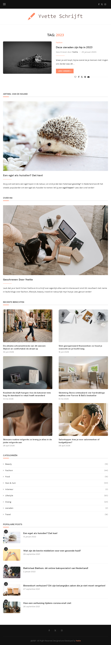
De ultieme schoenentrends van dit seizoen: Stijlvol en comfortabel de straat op (24, 347)
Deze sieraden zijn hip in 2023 (74, 47)
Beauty (56, 464)
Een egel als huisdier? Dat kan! (40, 533)
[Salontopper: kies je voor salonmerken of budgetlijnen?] (83, 419)
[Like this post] (75, 77)
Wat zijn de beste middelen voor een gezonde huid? (52, 550)
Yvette (75, 52)
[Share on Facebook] (78, 77)
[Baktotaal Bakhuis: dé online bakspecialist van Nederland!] (11, 572)
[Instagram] (105, 4)
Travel (56, 514)
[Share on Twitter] (82, 77)
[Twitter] (102, 4)
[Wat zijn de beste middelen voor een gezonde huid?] (11, 555)
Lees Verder (64, 71)
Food (56, 476)
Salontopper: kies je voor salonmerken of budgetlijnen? (79, 441)
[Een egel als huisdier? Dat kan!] (11, 537)
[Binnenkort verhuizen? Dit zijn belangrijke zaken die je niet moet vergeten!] (11, 590)
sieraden (56, 508)
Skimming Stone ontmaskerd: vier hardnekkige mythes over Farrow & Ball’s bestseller (82, 394)
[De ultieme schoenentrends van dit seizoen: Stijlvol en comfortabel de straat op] (27, 325)
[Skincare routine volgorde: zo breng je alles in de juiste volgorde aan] (27, 419)
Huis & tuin (56, 483)
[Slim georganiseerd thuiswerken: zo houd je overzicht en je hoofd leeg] (83, 325)
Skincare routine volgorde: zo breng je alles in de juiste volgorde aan (27, 441)
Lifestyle (56, 495)
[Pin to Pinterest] (85, 77)
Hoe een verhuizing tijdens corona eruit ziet (47, 603)
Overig (56, 502)
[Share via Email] (88, 77)
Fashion (56, 470)
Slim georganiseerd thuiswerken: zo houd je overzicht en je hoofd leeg (80, 347)
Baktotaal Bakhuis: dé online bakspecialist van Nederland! (55, 568)
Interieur (56, 489)
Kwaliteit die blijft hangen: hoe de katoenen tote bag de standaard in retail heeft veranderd (27, 394)
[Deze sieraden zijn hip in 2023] (27, 57)
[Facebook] (98, 4)
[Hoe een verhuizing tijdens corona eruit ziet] (11, 607)
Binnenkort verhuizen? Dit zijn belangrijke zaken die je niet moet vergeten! (64, 585)
